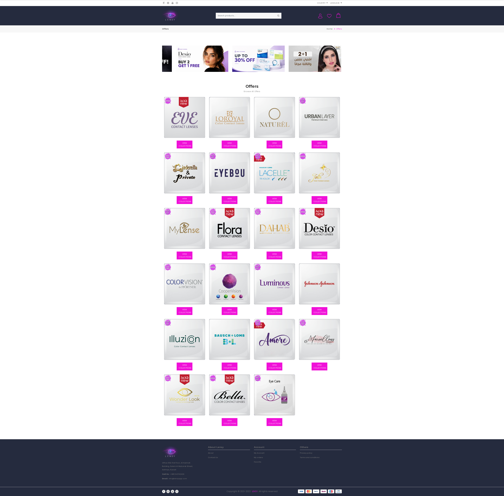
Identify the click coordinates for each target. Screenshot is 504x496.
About (210, 453)
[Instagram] (176, 3)
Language (335, 3)
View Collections (185, 144)
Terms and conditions (309, 457)
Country (321, 3)
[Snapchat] (168, 3)
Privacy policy (306, 453)
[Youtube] (172, 3)
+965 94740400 (177, 474)
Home (329, 29)
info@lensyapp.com (178, 478)
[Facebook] (163, 3)
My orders (258, 457)
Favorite (257, 462)
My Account (259, 453)
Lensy (255, 491)
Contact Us (213, 457)
